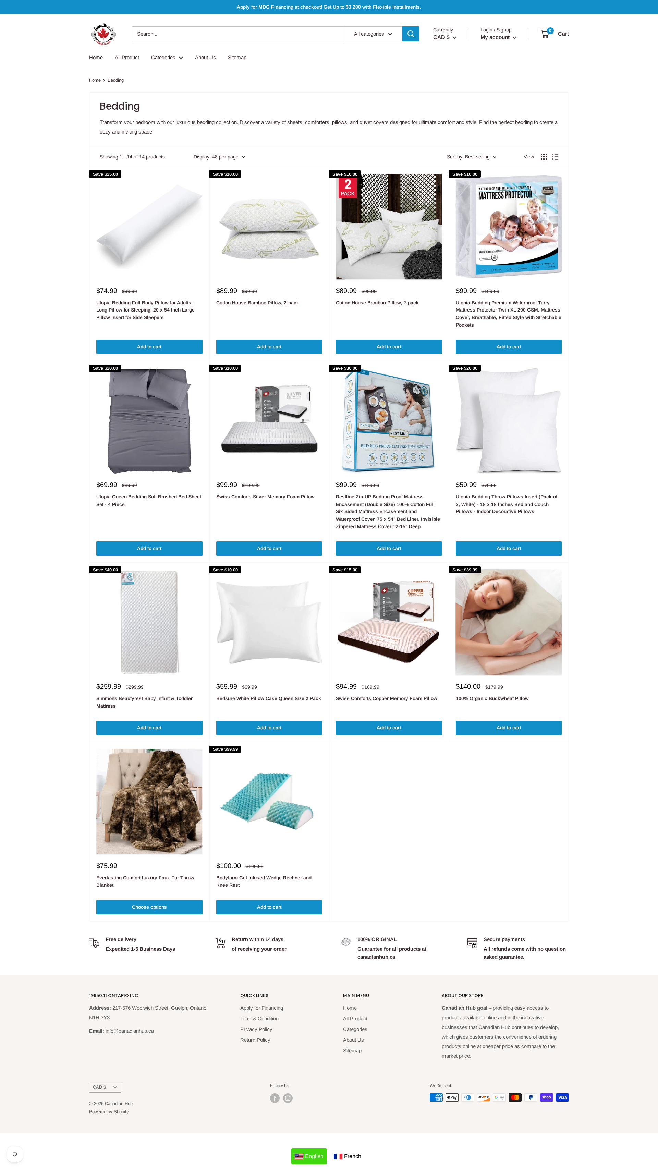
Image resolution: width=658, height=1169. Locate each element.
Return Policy (255, 1040)
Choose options (149, 907)
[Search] (410, 33)
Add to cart (149, 347)
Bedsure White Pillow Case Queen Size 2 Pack (268, 698)
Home (96, 57)
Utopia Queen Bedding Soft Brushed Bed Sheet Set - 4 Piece (148, 500)
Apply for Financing (261, 1008)
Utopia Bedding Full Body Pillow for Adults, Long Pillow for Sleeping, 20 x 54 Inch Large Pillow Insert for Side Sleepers (145, 310)
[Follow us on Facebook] (275, 1098)
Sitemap (237, 57)
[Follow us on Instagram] (288, 1098)
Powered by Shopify (109, 1111)
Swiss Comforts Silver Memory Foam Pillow (265, 496)
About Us (205, 57)
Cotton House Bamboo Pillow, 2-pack (257, 302)
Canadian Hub (119, 1103)
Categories (163, 57)
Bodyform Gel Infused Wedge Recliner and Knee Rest (264, 881)
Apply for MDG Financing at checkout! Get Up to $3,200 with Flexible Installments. (329, 7)
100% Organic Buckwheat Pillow (492, 698)
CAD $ (99, 1087)
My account (495, 37)
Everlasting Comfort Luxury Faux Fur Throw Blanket (145, 881)
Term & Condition (259, 1018)
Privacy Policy (256, 1029)
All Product (127, 57)
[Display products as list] (555, 157)
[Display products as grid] (544, 157)
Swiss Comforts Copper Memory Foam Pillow (386, 698)
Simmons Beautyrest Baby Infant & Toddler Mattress (144, 702)
